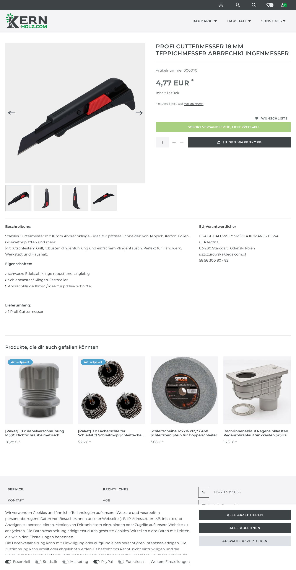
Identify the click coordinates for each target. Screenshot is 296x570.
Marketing (79, 562)
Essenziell (21, 562)
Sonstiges (271, 21)
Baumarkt (203, 21)
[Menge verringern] (182, 142)
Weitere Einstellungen (170, 562)
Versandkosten (193, 103)
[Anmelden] (222, 5)
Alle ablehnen (244, 528)
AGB (107, 500)
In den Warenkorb (242, 142)
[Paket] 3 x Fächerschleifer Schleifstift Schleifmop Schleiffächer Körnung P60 (110, 433)
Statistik (50, 562)
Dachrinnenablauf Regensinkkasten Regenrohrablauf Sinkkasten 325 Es (255, 433)
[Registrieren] (238, 5)
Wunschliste (274, 118)
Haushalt (237, 21)
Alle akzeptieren (245, 515)
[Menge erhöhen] (174, 142)
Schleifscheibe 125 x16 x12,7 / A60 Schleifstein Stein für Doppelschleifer (184, 433)
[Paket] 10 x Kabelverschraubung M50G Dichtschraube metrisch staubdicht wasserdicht (34, 433)
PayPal (107, 562)
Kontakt (16, 500)
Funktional (135, 562)
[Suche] (253, 5)
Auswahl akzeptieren (245, 541)
